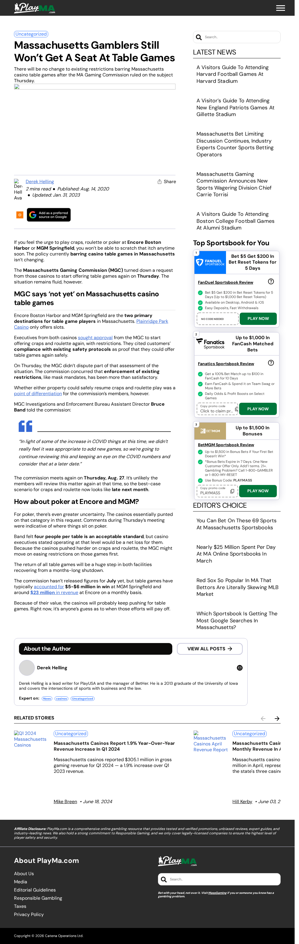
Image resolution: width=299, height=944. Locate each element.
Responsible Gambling (38, 898)
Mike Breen (65, 801)
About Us (24, 874)
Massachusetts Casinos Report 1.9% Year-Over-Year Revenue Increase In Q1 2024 (114, 746)
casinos (61, 698)
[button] (280, 8)
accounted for (49, 587)
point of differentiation (38, 393)
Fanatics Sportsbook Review (226, 363)
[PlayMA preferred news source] (49, 215)
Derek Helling (40, 181)
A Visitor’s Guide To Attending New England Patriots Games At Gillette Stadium (235, 107)
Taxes (20, 906)
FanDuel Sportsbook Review (225, 282)
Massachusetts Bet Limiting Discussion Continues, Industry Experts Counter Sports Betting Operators (235, 144)
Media (20, 882)
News (47, 698)
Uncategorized (31, 34)
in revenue (54, 592)
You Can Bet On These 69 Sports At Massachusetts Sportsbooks (237, 524)
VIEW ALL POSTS (206, 649)
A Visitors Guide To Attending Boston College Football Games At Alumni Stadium (235, 221)
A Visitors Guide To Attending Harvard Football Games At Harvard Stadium (233, 74)
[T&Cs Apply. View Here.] (271, 281)
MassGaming (217, 893)
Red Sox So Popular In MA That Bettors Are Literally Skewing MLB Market (238, 587)
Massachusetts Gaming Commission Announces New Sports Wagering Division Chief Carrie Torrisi (234, 184)
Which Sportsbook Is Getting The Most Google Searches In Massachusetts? (237, 620)
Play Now (258, 318)
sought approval (95, 337)
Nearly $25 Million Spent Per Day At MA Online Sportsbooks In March (236, 554)
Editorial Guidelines (35, 890)
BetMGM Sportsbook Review (226, 444)
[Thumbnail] (31, 739)
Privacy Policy (29, 914)
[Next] (277, 718)
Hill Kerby (242, 801)
